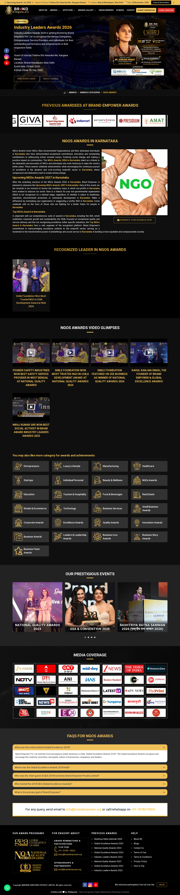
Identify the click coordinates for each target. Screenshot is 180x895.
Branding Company (120, 892)
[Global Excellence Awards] (31, 842)
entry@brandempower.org (70, 854)
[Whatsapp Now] (7, 887)
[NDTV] (24, 680)
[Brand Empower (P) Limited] (17, 10)
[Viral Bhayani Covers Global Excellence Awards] (46, 691)
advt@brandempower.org (69, 869)
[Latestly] (112, 691)
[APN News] (134, 691)
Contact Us (139, 848)
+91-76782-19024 (66, 850)
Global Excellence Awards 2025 (108, 843)
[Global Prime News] (156, 702)
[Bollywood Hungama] (112, 702)
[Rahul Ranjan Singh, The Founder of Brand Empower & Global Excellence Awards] (148, 353)
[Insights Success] (68, 713)
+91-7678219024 (143, 809)
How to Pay (139, 866)
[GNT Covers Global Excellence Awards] (68, 669)
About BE (43, 10)
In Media (120, 10)
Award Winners (106, 10)
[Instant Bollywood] (90, 713)
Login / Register (166, 10)
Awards (53, 10)
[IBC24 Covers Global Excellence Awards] (24, 691)
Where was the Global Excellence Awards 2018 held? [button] (42, 767)
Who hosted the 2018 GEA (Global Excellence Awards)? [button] (43, 784)
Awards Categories (90, 92)
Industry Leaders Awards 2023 (108, 857)
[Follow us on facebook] (6, 50)
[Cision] (46, 713)
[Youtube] (95, 884)
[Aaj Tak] (24, 713)
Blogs (136, 843)
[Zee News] (112, 669)
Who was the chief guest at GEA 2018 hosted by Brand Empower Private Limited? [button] (57, 775)
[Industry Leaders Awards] (30, 868)
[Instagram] (90, 884)
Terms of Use (140, 852)
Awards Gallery (85, 10)
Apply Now (68, 10)
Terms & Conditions (143, 857)
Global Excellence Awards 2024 (108, 852)
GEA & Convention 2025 (90, 629)
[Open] (59, 10)
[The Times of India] (134, 669)
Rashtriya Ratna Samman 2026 (108, 839)
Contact (131, 10)
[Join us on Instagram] (6, 56)
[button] (85, 637)
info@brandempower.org (83, 809)
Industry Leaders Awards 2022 (108, 870)
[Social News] (134, 713)
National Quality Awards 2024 (107, 848)
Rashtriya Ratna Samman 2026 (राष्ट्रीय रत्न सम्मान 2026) (142, 627)
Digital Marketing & (103, 892)
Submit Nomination (161, 2)
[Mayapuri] (134, 702)
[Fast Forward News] (112, 713)
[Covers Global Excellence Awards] (156, 669)
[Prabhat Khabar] (90, 702)
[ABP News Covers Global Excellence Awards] (46, 669)
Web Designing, (86, 892)
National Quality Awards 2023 (37, 627)
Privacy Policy (140, 861)
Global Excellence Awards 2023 (108, 866)
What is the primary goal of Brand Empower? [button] (38, 792)
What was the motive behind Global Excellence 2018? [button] (42, 747)
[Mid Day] (90, 669)
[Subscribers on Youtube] (6, 62)
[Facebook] (85, 884)
